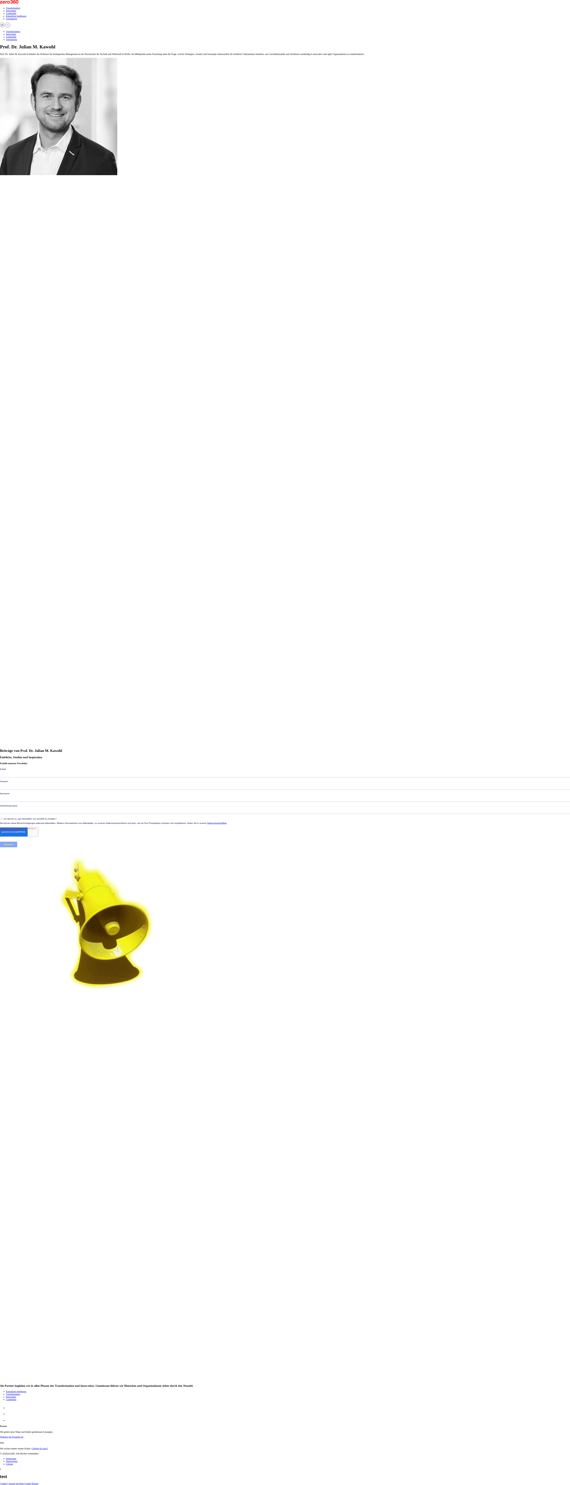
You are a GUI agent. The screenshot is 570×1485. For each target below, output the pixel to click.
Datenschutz (12, 1461)
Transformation (13, 8)
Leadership (11, 13)
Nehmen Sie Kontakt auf (11, 1437)
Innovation (11, 11)
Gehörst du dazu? (39, 1448)
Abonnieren (11, 19)
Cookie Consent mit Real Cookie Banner (19, 1483)
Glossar (9, 1464)
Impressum (11, 1458)
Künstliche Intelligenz (16, 16)
